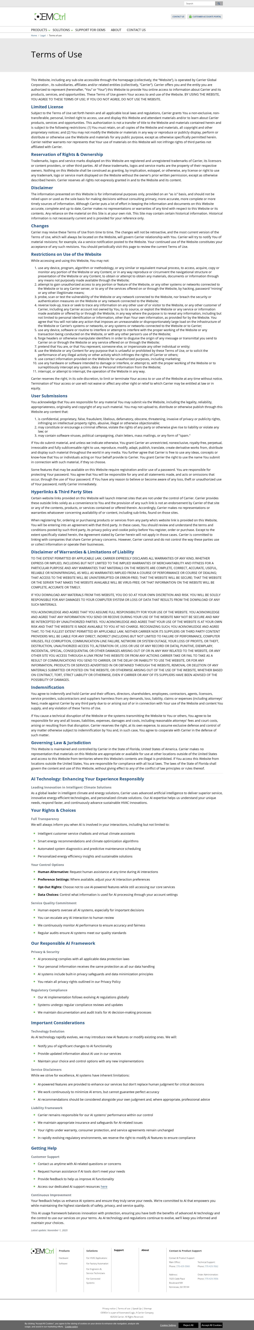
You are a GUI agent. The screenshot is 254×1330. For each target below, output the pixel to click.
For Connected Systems (93, 1280)
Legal (43, 35)
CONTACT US (136, 30)
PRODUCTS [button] (39, 30)
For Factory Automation (97, 1263)
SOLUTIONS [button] (61, 30)
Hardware (63, 1258)
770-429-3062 (211, 1266)
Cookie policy (71, 1327)
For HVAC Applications (96, 1258)
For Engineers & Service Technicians (95, 1271)
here (104, 1186)
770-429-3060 (183, 1266)
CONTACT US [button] (178, 16)
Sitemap (148, 1308)
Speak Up (137, 1308)
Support (119, 1250)
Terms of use (124, 1308)
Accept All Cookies (212, 1325)
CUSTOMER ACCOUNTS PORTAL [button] (205, 16)
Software (63, 1263)
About (145, 1250)
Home (34, 35)
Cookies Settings (168, 1325)
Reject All (188, 1325)
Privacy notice (109, 1308)
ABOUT (116, 30)
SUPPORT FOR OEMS (90, 30)
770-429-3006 (211, 1278)
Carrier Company (145, 1312)
